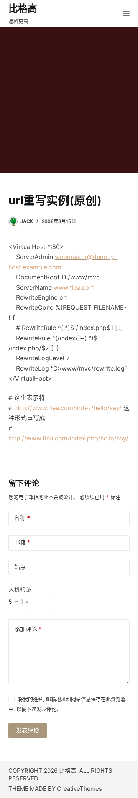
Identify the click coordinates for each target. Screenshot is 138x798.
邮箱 (22, 542)
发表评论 (27, 730)
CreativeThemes (79, 788)
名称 (22, 517)
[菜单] (126, 13)
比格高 (22, 8)
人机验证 (19, 589)
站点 (20, 566)
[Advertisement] (69, 100)
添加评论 (27, 629)
